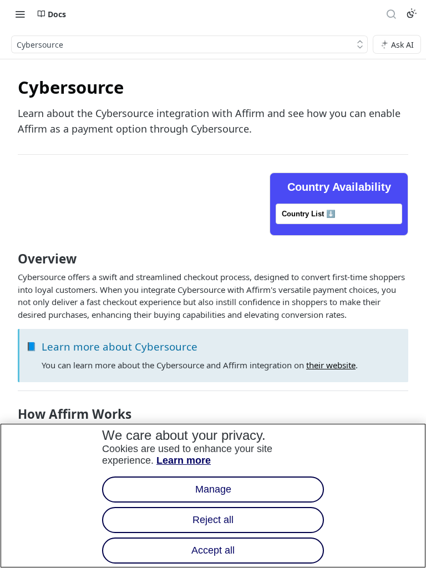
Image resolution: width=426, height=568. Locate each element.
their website (331, 365)
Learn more (183, 460)
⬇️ (309, 214)
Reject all (213, 519)
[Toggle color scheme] (411, 13)
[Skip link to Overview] (10, 259)
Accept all (213, 550)
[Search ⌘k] (391, 14)
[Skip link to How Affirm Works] (10, 414)
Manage (213, 489)
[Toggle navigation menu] (20, 14)
